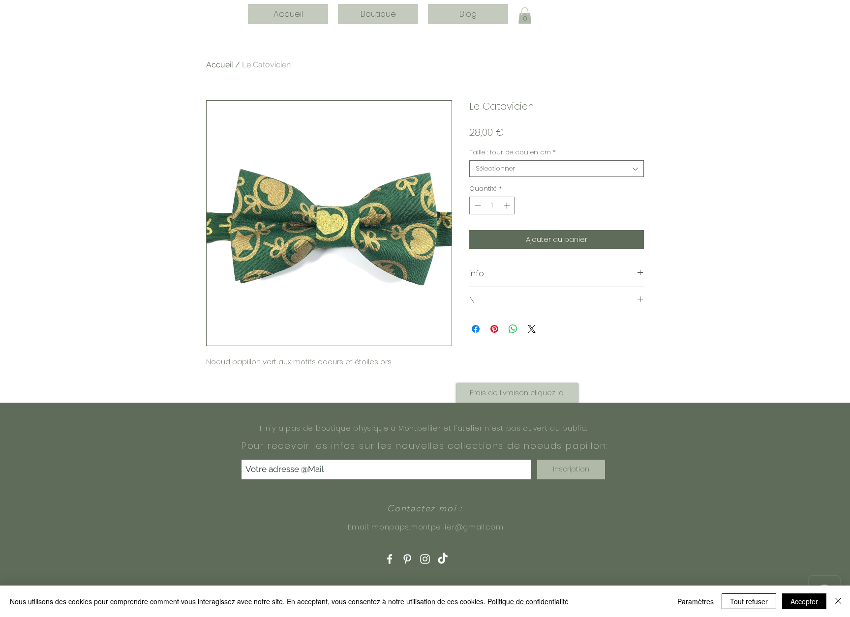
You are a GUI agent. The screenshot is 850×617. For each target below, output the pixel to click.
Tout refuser (749, 601)
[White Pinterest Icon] (407, 559)
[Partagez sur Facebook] (476, 329)
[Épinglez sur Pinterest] (494, 329)
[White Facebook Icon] (389, 559)
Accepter (804, 601)
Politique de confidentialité (528, 601)
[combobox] (556, 168)
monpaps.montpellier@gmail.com (437, 527)
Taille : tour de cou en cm (512, 152)
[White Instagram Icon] (425, 559)
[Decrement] (477, 205)
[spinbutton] (492, 205)
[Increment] (508, 205)
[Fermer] (838, 601)
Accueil (219, 64)
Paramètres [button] (695, 601)
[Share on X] (532, 329)
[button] (525, 15)
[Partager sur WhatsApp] (513, 329)
